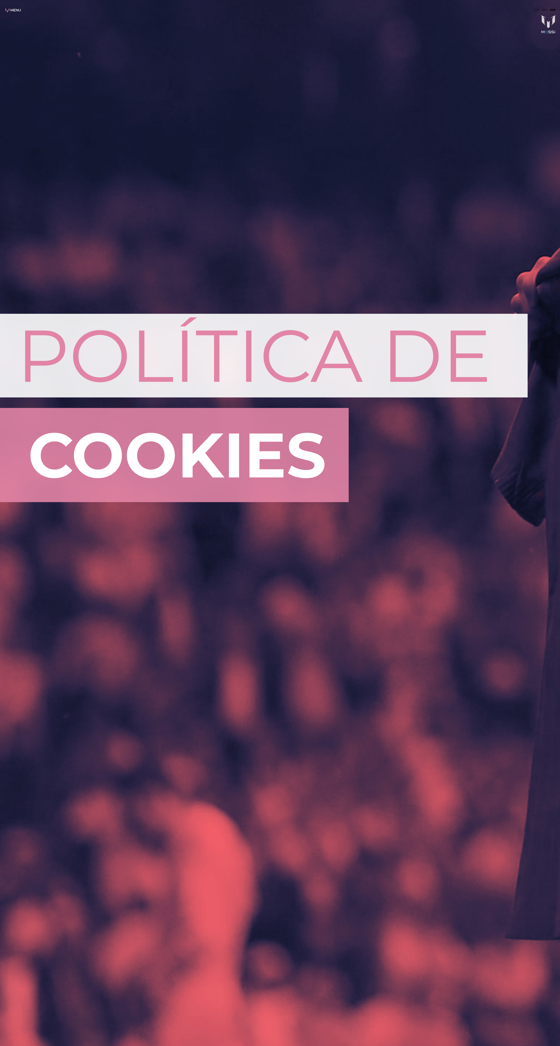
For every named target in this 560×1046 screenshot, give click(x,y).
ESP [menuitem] (552, 10)
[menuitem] (538, 9)
